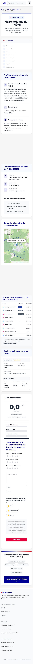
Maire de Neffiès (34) (6, 629)
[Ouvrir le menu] (29, 3)
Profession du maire (10, 52)
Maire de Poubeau (23, 565)
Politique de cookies (26, 659)
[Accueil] (1, 9)
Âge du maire (8, 48)
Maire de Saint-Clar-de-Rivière (16, 561)
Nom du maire (8, 45)
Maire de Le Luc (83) (6, 650)
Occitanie (7, 9)
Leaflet (13, 262)
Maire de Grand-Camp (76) (8, 642)
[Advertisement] (16, 148)
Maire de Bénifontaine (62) (8, 625)
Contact (3, 615)
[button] (16, 244)
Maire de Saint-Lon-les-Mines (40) (9, 633)
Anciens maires (9, 67)
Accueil (3, 607)
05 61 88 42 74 (14, 185)
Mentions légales (5, 611)
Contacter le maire (9, 55)
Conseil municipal (9, 61)
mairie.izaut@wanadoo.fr (17, 191)
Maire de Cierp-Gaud (16, 568)
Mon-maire (7, 592)
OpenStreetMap (20, 262)
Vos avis (7, 64)
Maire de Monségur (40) (7, 646)
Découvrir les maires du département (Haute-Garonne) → (16, 579)
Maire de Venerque (10, 565)
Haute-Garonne (15, 9)
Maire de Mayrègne (16, 572)
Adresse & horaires (10, 58)
